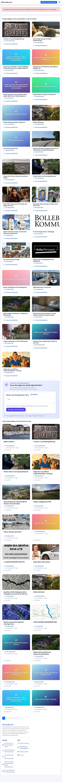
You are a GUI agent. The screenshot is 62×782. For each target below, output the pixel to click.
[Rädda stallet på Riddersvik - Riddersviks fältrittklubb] (16, 309)
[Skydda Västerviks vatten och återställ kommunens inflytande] (16, 227)
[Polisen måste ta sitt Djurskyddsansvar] (46, 171)
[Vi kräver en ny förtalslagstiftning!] (16, 34)
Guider (4, 740)
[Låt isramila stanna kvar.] (16, 143)
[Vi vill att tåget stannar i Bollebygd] (46, 226)
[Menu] (59, 2)
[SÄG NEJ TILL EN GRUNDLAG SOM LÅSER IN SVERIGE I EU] (46, 62)
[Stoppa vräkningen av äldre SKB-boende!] (16, 336)
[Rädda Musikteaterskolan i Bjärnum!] (16, 117)
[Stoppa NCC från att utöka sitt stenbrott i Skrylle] (16, 172)
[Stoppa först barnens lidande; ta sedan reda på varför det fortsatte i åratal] (46, 309)
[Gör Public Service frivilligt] (16, 254)
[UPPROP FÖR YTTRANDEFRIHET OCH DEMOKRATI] (46, 255)
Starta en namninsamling (49, 2)
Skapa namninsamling (17, 409)
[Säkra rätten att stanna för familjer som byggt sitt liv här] (16, 200)
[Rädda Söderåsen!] (46, 117)
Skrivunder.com (6, 2)
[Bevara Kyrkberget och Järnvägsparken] (16, 282)
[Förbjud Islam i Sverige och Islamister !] (46, 89)
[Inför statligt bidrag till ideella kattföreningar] (46, 35)
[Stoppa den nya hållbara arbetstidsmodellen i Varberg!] (16, 365)
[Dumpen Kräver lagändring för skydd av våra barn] (46, 337)
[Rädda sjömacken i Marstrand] (46, 282)
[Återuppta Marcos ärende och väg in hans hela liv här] (46, 200)
